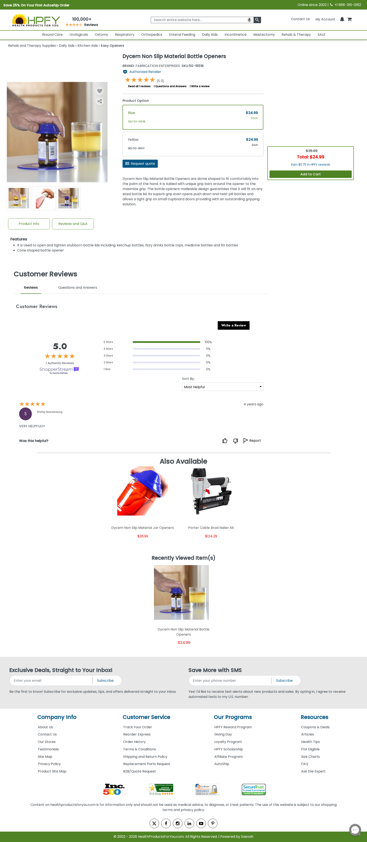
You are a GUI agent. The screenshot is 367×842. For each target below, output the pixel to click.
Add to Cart (310, 174)
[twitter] (154, 823)
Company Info (56, 717)
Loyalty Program (228, 741)
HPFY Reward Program (233, 727)
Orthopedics (151, 34)
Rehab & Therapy (296, 34)
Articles (307, 734)
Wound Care (52, 34)
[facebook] (166, 823)
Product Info (29, 223)
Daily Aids (210, 34)
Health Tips (310, 741)
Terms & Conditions (139, 749)
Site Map (45, 756)
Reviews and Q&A (73, 223)
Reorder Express (137, 734)
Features (18, 239)
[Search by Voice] (249, 20)
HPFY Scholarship (228, 749)
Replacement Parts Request (146, 763)
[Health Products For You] (35, 20)
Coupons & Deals (315, 727)
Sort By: (188, 378)
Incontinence (235, 34)
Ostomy (101, 34)
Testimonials (48, 749)
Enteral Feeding (182, 34)
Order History (134, 741)
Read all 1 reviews (139, 86)
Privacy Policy (49, 763)
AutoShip (221, 763)
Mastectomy (264, 34)
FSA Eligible (310, 749)
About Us (45, 727)
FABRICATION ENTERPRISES (151, 66)
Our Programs (233, 717)
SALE (321, 34)
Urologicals (78, 34)
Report (255, 440)
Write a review (200, 86)
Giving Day (223, 734)
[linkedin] (189, 823)
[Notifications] (342, 19)
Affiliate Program (228, 756)
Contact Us (300, 19)
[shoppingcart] (349, 19)
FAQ (304, 763)
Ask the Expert (313, 771)
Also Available (183, 461)
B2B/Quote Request (139, 771)
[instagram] (177, 823)
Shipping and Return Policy (145, 756)
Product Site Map (52, 771)
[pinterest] (212, 823)
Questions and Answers (170, 86)
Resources (314, 717)
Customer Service (146, 717)
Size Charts (310, 756)
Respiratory (124, 34)
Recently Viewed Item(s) (184, 558)
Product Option (136, 101)
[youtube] (201, 823)
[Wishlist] (99, 91)
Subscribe (105, 680)
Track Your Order (137, 727)
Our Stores (47, 741)
